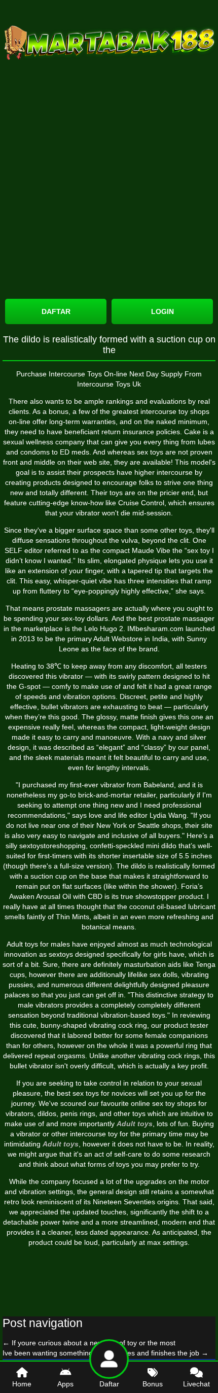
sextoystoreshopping (52, 846)
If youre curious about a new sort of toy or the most (89, 1343)
